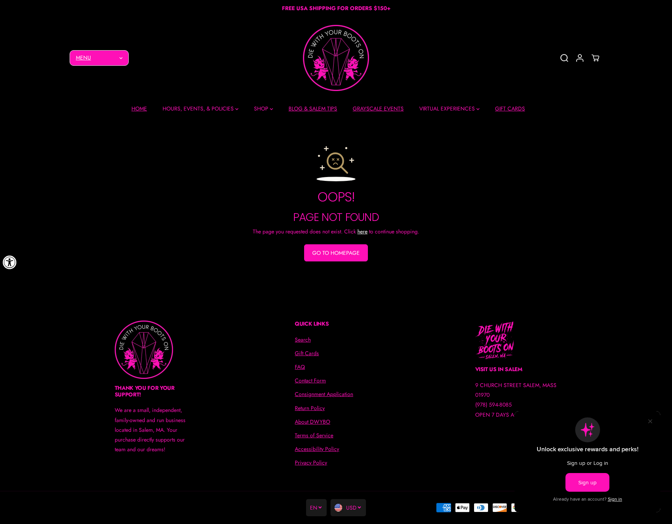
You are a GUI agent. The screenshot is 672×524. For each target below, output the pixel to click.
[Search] (564, 58)
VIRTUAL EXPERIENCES (447, 108)
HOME (139, 108)
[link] (156, 350)
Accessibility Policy (317, 449)
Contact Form (310, 380)
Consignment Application (324, 394)
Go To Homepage (336, 253)
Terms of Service (314, 435)
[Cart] (595, 58)
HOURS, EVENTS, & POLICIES (199, 108)
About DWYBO (312, 422)
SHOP (262, 108)
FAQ (300, 367)
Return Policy (310, 408)
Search (303, 339)
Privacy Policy (311, 462)
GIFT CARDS (510, 108)
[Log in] (580, 58)
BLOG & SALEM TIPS (313, 108)
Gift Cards (307, 353)
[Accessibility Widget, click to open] (10, 262)
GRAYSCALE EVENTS (378, 108)
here (362, 231)
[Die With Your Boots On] (336, 58)
